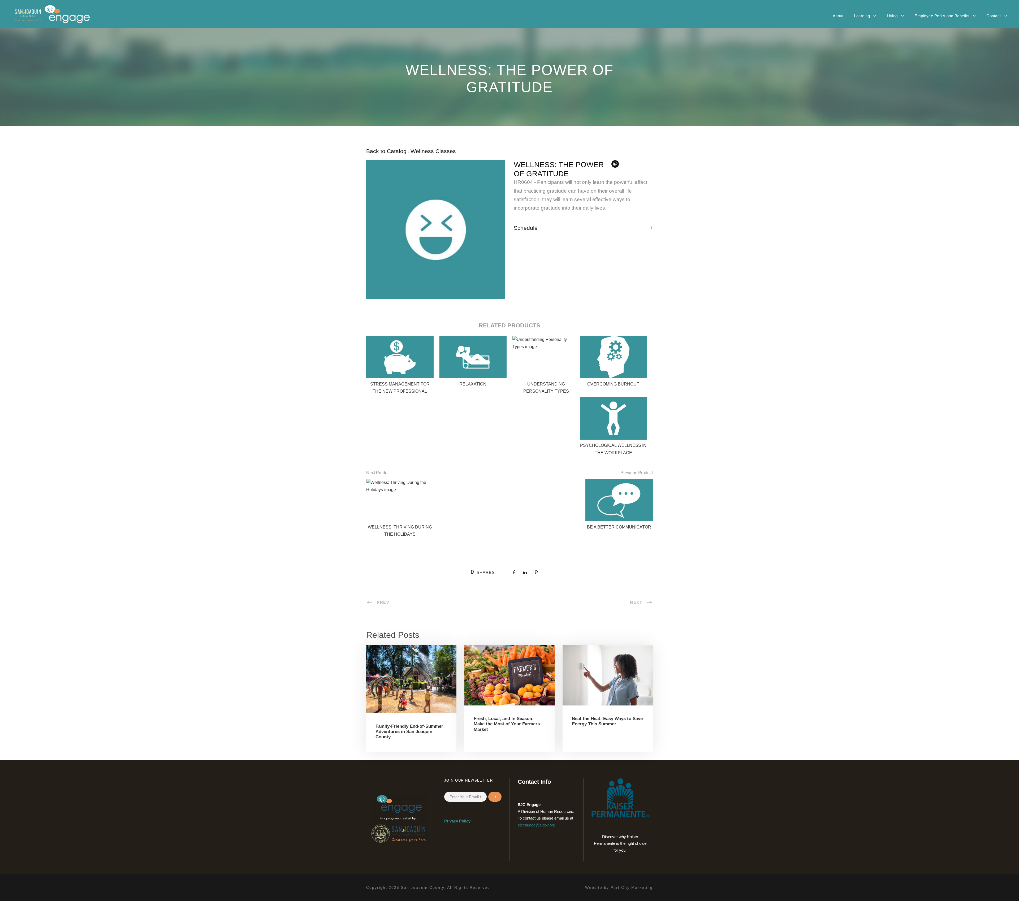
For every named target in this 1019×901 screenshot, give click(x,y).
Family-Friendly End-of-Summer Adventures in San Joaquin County (409, 732)
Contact (993, 16)
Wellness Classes (433, 151)
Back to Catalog (387, 151)
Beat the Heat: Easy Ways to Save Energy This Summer (607, 721)
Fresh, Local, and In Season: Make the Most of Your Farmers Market (507, 724)
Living (892, 16)
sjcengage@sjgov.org (536, 825)
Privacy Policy (457, 821)
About (838, 16)
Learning (862, 16)
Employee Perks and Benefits (942, 16)
